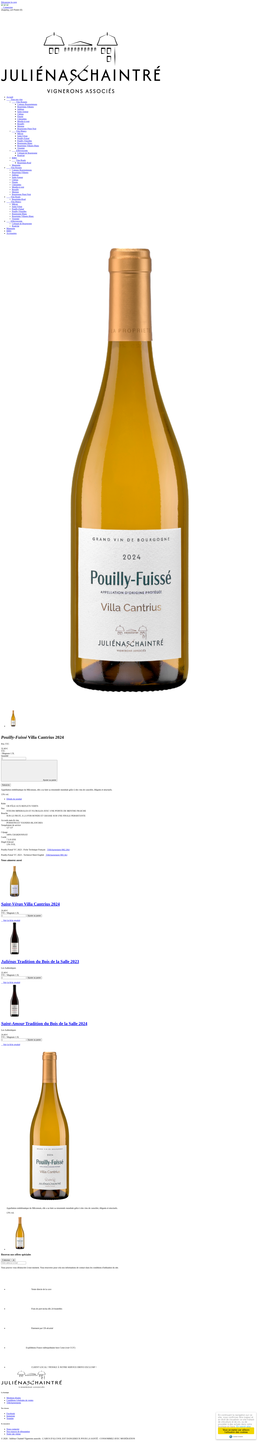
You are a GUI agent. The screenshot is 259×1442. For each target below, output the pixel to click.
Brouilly (20, 124)
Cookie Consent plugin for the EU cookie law (236, 1436)
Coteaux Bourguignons (27, 104)
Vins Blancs (19, 131)
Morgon (20, 126)
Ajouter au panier (49, 780)
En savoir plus (243, 1426)
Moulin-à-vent (23, 121)
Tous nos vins (14, 99)
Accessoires (11, 233)
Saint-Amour (22, 111)
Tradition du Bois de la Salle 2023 (40, 961)
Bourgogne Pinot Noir (26, 129)
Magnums (16, 165)
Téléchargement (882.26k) (58, 850)
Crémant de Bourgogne (27, 153)
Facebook (10, 1413)
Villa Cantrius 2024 (30, 904)
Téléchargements (13, 1403)
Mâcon (20, 133)
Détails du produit (14, 799)
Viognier (21, 148)
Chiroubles (22, 119)
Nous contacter (12, 1429)
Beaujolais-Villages (25, 107)
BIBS (14, 158)
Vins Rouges (19, 102)
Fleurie (20, 116)
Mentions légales (13, 1398)
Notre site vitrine (13, 1434)
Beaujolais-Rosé (24, 163)
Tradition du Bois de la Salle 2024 (44, 1023)
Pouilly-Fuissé (23, 138)
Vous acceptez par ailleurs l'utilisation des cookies (236, 1431)
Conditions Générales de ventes (19, 1400)
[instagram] (5, 5)
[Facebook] (2, 5)
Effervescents (20, 150)
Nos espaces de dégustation (18, 1431)
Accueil (9, 97)
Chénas (20, 114)
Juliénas (20, 109)
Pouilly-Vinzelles (24, 141)
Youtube (10, 1418)
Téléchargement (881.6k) (56, 855)
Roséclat (21, 155)
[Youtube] (7, 5)
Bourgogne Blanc (24, 143)
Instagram (10, 1416)
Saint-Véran (22, 136)
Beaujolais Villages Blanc (28, 146)
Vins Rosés (19, 160)
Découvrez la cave (9, 2)
